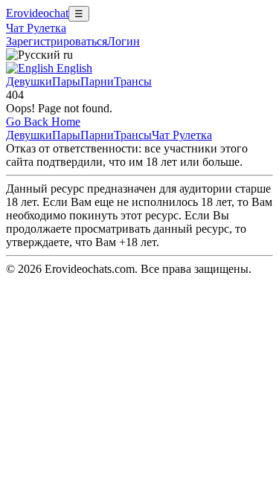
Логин (123, 41)
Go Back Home (43, 121)
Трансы (133, 81)
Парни (97, 81)
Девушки (29, 81)
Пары (66, 81)
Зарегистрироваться (56, 41)
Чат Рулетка (36, 28)
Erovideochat (37, 13)
